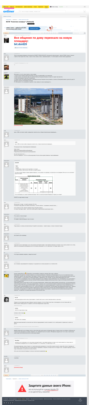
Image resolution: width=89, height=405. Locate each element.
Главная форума (8, 19)
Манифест (28, 398)
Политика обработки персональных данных (61, 398)
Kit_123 (5, 63)
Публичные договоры (48, 398)
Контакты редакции (13, 398)
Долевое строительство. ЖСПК (23, 19)
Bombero (5, 35)
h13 (4, 252)
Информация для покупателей (21, 400)
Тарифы (23, 398)
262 (51, 375)
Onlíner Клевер (55, 6)
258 (44, 375)
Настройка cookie (31, 400)
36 (41, 375)
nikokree (5, 365)
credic (5, 130)
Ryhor (5, 53)
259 (46, 375)
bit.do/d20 (20, 44)
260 (47, 375)
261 (49, 375)
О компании (5, 398)
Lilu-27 (5, 271)
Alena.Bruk (5, 243)
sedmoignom (6, 72)
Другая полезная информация (21, 47)
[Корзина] (84, 11)
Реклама (19, 398)
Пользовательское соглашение (37, 398)
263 (53, 375)
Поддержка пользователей (8, 400)
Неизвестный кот (6, 160)
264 (55, 375)
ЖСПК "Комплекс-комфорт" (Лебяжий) (20, 22)
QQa (4, 295)
